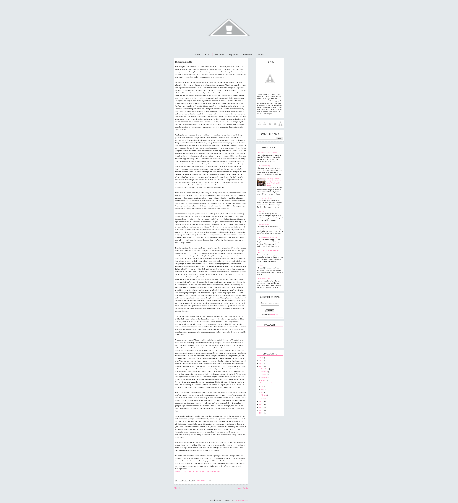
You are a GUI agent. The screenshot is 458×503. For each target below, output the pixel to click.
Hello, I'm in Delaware (265, 198)
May (262, 389)
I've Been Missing (264, 166)
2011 (261, 407)
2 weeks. (261, 211)
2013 (261, 401)
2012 (261, 404)
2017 (261, 358)
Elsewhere (247, 54)
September (264, 377)
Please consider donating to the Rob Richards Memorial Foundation (198, 471)
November (264, 372)
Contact (260, 54)
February (264, 395)
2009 (261, 413)
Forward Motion (263, 224)
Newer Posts (242, 488)
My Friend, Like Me (183, 62)
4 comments (202, 480)
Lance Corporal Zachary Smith (268, 237)
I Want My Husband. (264, 278)
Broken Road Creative (240, 500)
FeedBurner (274, 314)
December (264, 369)
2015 (261, 363)
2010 (261, 410)
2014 (261, 366)
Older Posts (179, 488)
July (262, 386)
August (263, 380)
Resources (219, 54)
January (263, 398)
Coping (260, 265)
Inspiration (234, 54)
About (207, 54)
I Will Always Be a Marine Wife (267, 152)
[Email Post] (209, 480)
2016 (261, 361)
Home (197, 54)
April (262, 392)
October (264, 375)
